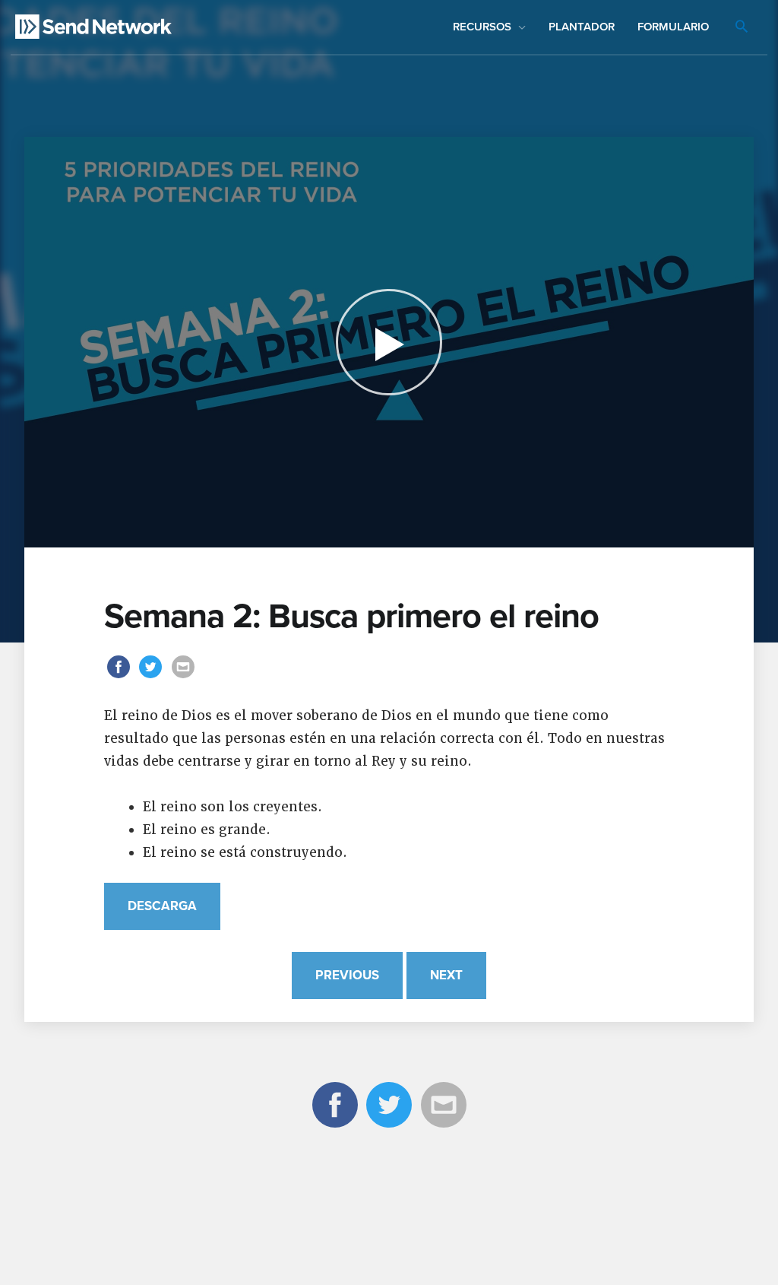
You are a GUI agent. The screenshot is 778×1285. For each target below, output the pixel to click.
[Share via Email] (183, 676)
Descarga (162, 906)
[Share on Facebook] (120, 676)
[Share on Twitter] (153, 676)
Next (446, 975)
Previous (347, 975)
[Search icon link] (741, 28)
